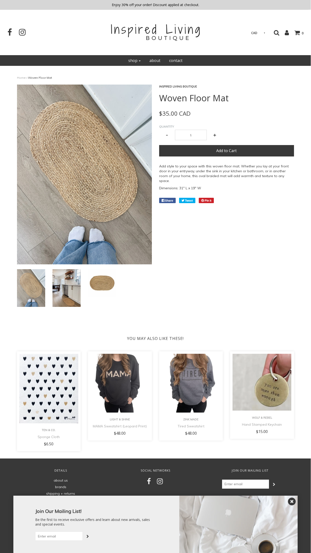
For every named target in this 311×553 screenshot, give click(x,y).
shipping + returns (60, 493)
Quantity (166, 126)
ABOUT (154, 60)
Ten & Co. (49, 430)
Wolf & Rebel (262, 417)
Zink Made (191, 419)
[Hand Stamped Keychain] (262, 382)
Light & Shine (120, 419)
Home (21, 77)
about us (61, 480)
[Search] (276, 32)
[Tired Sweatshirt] (191, 383)
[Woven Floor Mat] (31, 288)
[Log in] (284, 32)
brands (60, 487)
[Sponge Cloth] (48, 388)
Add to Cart (226, 150)
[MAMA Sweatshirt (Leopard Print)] (119, 383)
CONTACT (175, 60)
